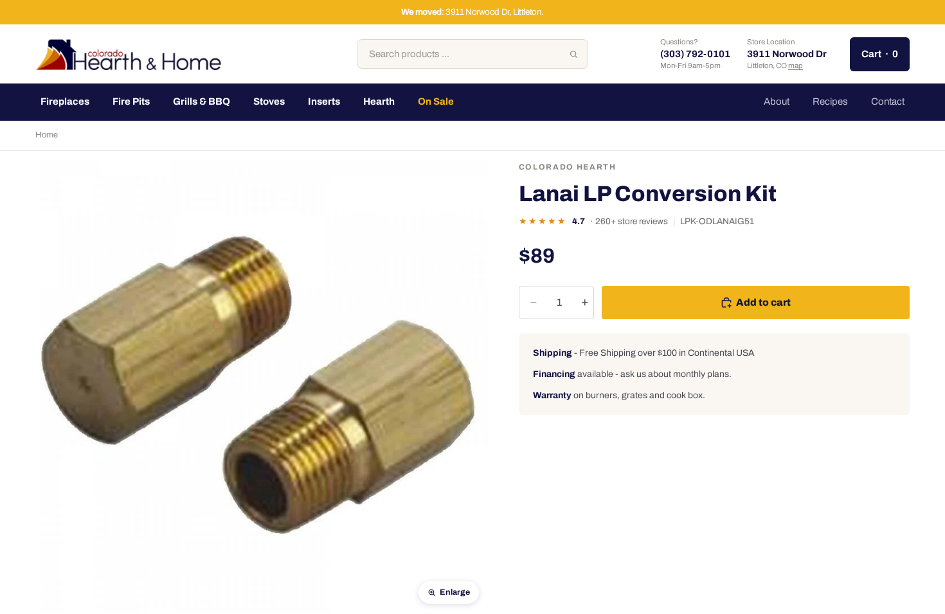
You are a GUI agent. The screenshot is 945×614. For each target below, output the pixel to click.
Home (46, 134)
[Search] (573, 54)
